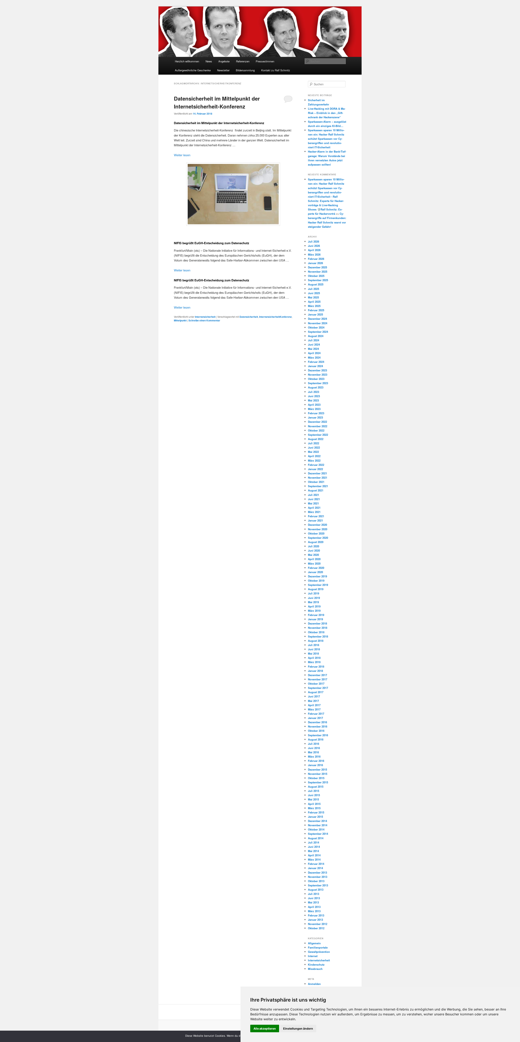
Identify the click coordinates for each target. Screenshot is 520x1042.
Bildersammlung (245, 70)
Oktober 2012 (316, 928)
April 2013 (314, 907)
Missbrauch (315, 969)
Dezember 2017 (317, 675)
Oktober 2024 (316, 327)
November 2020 (317, 529)
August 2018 (315, 641)
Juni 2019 (314, 598)
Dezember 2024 (317, 319)
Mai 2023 (313, 400)
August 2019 (315, 589)
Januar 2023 (315, 417)
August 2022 (315, 439)
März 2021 (314, 512)
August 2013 (315, 889)
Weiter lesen (182, 155)
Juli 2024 (313, 340)
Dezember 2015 (317, 769)
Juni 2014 (314, 847)
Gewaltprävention (319, 952)
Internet (312, 956)
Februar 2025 (316, 310)
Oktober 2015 (316, 778)
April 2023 (314, 405)
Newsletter (223, 70)
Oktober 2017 (316, 683)
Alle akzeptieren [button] (265, 1028)
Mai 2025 (313, 297)
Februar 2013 (316, 915)
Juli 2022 (313, 443)
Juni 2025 (314, 293)
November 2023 (317, 374)
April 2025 (314, 302)
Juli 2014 (313, 842)
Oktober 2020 (316, 533)
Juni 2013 (314, 898)
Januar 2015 (315, 817)
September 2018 (318, 636)
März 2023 (314, 409)
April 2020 (314, 559)
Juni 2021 (314, 499)
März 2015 (314, 808)
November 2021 (317, 477)
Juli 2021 (313, 495)
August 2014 (315, 838)
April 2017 (314, 705)
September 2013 (318, 885)
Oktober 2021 (316, 482)
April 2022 (314, 456)
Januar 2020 (315, 572)
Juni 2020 (314, 550)
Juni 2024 (314, 344)
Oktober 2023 (316, 379)
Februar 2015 (316, 812)
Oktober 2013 (316, 881)
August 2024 (315, 336)
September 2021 (318, 486)
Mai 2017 (313, 701)
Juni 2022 (314, 447)
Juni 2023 (314, 396)
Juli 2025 (313, 289)
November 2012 (317, 924)
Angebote (224, 61)
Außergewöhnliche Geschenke (193, 70)
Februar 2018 (316, 666)
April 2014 (314, 855)
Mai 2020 (313, 555)
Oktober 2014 (316, 829)
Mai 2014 (313, 851)
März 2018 (314, 662)
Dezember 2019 (317, 576)
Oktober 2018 (316, 632)
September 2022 (318, 435)
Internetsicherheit (205, 317)
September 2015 (318, 782)
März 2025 (314, 306)
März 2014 (314, 859)
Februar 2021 (316, 516)
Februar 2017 (316, 714)
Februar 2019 (316, 615)
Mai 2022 (313, 452)
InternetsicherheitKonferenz (275, 317)
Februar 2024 (316, 362)
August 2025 (315, 284)
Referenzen (242, 61)
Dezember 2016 (317, 722)
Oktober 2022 (316, 430)
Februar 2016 (316, 761)
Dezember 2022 (317, 422)
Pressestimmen (265, 61)
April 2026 (314, 250)
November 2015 (317, 774)
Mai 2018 (313, 653)
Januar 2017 (315, 718)
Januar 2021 (315, 520)
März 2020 (314, 563)
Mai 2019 (313, 602)
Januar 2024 (315, 366)
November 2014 (317, 825)
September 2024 (318, 332)
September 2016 (318, 735)
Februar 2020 (316, 568)
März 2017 (314, 709)
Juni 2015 (314, 795)
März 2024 (314, 357)
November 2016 (317, 726)
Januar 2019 (315, 619)
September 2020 (318, 538)
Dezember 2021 (317, 473)
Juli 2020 (313, 546)
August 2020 (315, 542)
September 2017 (318, 688)
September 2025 (318, 280)
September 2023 (318, 383)
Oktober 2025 (316, 276)
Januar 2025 (315, 314)
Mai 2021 (313, 503)
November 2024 (317, 323)
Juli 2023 (313, 392)
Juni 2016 (314, 748)
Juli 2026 (313, 241)
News (209, 61)
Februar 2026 (316, 259)
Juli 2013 (313, 894)
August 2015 (315, 786)
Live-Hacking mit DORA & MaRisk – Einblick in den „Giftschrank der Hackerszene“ (326, 113)
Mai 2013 (313, 902)
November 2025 (317, 271)
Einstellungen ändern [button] (298, 1028)
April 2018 (314, 658)
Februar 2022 (316, 465)
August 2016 (315, 739)
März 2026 (314, 254)
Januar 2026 (315, 263)
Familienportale (318, 947)
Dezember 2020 (317, 525)
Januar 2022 (315, 469)
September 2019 (318, 585)
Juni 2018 (314, 649)
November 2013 (317, 877)
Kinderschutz (316, 964)
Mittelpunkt (180, 320)
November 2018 (317, 628)
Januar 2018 (315, 671)
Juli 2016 (313, 744)
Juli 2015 (313, 791)
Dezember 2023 (317, 370)
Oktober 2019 (316, 580)
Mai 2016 (313, 752)
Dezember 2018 (317, 623)
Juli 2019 (313, 593)
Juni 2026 (314, 246)
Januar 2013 (315, 920)
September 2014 (318, 834)
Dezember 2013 (317, 872)
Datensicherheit (248, 317)
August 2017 (315, 692)
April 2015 (314, 804)
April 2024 (314, 353)
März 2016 (314, 756)
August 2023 (315, 387)
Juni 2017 (314, 696)
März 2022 (314, 460)
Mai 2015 (313, 799)
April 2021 (314, 508)
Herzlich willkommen (187, 61)
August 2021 (315, 490)
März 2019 (314, 611)
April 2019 (314, 606)
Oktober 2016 (316, 731)
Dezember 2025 (317, 267)
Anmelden (314, 984)
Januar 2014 (315, 868)
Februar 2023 (316, 413)
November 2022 (317, 426)
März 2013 (314, 911)
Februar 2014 (316, 864)
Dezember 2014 (317, 821)
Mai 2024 (313, 349)
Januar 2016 (315, 765)
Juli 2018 (313, 645)
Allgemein (314, 943)
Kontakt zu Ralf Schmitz (275, 70)
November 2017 (317, 679)
